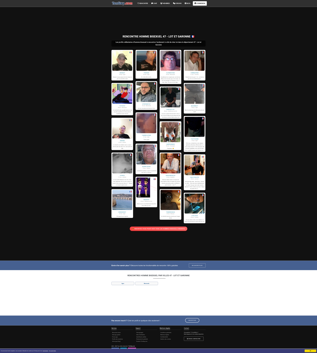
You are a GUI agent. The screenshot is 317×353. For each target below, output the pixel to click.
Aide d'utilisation (140, 334)
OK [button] (310, 350)
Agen (123, 283)
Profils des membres (117, 339)
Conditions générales (165, 332)
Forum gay (115, 337)
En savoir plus (197, 265)
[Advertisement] (158, 21)
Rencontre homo (116, 332)
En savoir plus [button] (52, 350)
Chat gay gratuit (116, 334)
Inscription (192, 320)
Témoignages (139, 332)
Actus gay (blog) (116, 341)
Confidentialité (164, 337)
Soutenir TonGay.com (141, 341)
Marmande (146, 283)
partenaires (45, 350)
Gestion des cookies (165, 339)
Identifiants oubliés (141, 337)
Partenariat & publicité (142, 339)
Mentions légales (164, 334)
